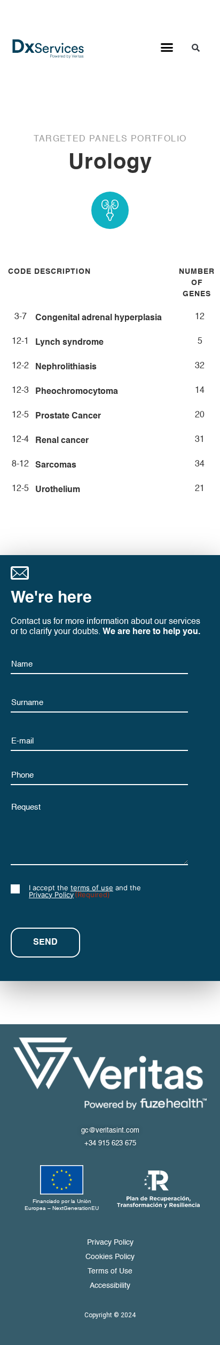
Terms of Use (110, 1271)
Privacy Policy (51, 894)
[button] (167, 47)
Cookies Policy (110, 1257)
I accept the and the (85, 891)
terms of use (91, 887)
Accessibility (110, 1285)
